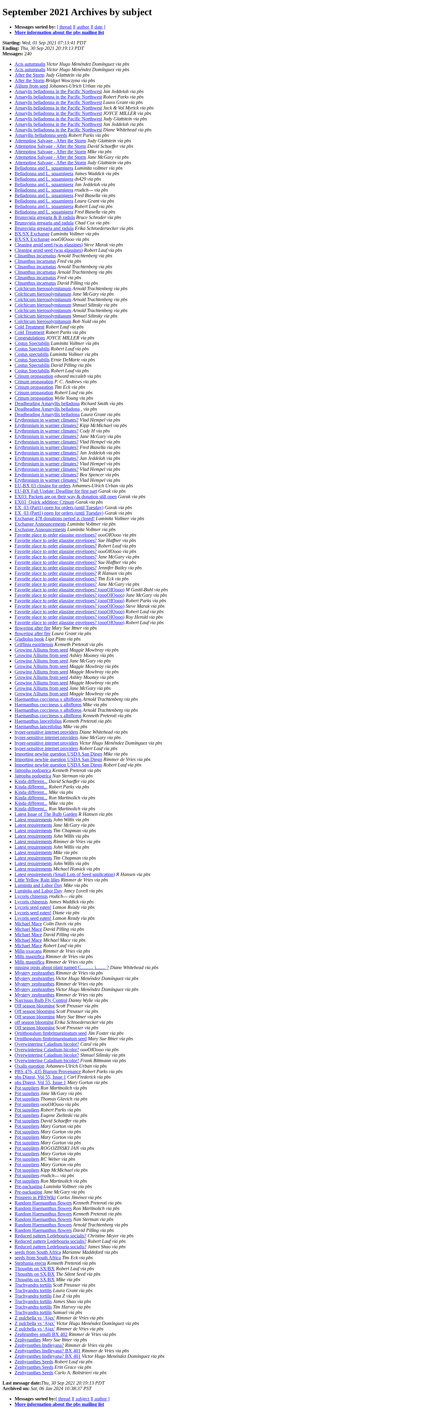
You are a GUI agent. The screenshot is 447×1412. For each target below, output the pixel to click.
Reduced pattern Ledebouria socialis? (50, 1235)
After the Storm (29, 75)
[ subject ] (82, 1398)
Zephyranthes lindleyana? (39, 1345)
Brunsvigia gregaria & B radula (45, 217)
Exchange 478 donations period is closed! (55, 518)
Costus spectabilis (32, 354)
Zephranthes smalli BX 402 (41, 1334)
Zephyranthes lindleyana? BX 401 (48, 1350)
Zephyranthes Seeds (34, 1361)
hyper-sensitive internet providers (46, 732)
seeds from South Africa (38, 1252)
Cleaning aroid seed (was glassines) (49, 244)
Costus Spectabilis (32, 343)
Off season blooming (35, 1005)
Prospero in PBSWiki (35, 1197)
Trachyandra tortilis (33, 1285)
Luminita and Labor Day (38, 885)
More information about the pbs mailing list (59, 32)
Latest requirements (33, 819)
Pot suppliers (27, 1087)
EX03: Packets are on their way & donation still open (66, 496)
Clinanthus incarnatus (35, 255)
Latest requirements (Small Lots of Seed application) (65, 874)
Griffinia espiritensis (34, 644)
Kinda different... (31, 781)
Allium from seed (31, 86)
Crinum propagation (34, 376)
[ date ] (98, 27)
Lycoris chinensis (31, 896)
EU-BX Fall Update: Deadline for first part (56, 491)
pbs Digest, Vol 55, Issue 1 (40, 1077)
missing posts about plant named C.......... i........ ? (62, 967)
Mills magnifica (29, 956)
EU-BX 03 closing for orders (43, 485)
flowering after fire (32, 628)
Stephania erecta (30, 1263)
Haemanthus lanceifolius (38, 721)
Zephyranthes (28, 1339)
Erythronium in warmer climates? (46, 420)
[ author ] (83, 27)
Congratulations (30, 337)
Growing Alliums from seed (41, 649)
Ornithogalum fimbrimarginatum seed (51, 1033)
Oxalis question (29, 1066)
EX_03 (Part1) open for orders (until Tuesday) (59, 507)
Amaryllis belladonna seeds (41, 135)
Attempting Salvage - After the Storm (50, 140)
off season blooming (34, 1022)
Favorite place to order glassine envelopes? (56, 534)
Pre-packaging (28, 1186)
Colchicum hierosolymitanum (43, 288)
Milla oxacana (28, 951)
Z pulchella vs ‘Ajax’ (35, 1317)
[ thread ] (65, 27)
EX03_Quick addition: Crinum (44, 502)
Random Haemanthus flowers (43, 1202)
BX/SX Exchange (32, 233)
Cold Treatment (29, 326)
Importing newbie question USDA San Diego (58, 753)
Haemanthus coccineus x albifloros (48, 699)
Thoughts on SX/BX (35, 1268)
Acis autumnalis (30, 64)
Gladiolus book (29, 639)
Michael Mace (28, 923)
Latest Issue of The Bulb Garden (46, 814)
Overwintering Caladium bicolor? (47, 1044)
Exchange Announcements (40, 524)
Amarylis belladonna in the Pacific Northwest (58, 91)
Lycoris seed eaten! (33, 907)
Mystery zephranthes (34, 973)
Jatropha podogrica (33, 770)
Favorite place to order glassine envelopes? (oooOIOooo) (69, 589)
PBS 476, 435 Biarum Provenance (48, 1071)
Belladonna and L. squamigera (44, 168)
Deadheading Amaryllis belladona (47, 403)
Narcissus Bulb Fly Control (41, 1000)
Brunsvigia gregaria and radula (44, 222)
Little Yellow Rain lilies (37, 879)
